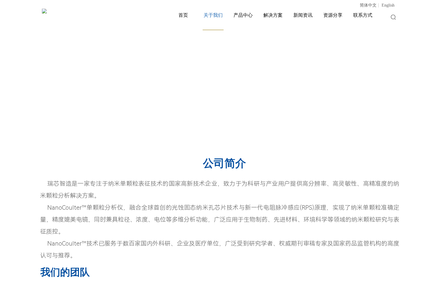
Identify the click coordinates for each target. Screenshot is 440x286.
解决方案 (273, 15)
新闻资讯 (302, 15)
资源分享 (332, 15)
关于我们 (213, 15)
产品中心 (243, 15)
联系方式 (362, 15)
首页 (183, 15)
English (388, 5)
